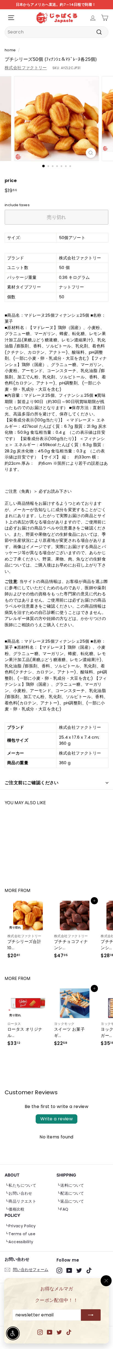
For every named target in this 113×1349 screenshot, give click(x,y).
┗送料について (70, 1185)
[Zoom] (91, 153)
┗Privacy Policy (20, 1226)
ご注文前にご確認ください (32, 783)
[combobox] (56, 32)
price (11, 180)
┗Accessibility (19, 1242)
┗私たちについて (20, 1185)
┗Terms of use (20, 1234)
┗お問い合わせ (18, 1193)
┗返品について (70, 1201)
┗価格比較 (14, 1209)
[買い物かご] (104, 18)
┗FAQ (62, 1209)
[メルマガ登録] (91, 1315)
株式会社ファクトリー (26, 67)
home (10, 50)
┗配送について (70, 1193)
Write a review (56, 1119)
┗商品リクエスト (20, 1201)
